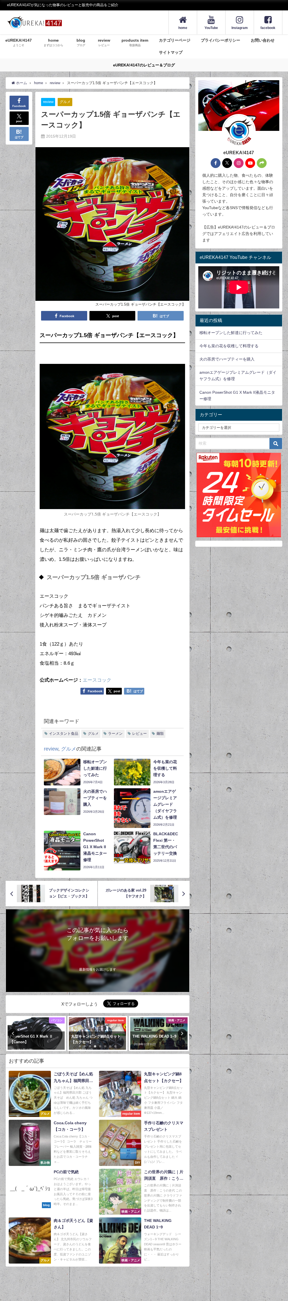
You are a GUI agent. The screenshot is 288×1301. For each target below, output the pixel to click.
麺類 (160, 733)
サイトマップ (171, 52)
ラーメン (115, 733)
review (48, 102)
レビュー (139, 733)
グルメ (65, 102)
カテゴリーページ (174, 40)
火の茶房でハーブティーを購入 (227, 359)
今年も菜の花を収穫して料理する (228, 346)
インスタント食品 (63, 733)
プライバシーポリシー (220, 40)
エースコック (97, 680)
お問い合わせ (262, 40)
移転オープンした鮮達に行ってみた (230, 332)
